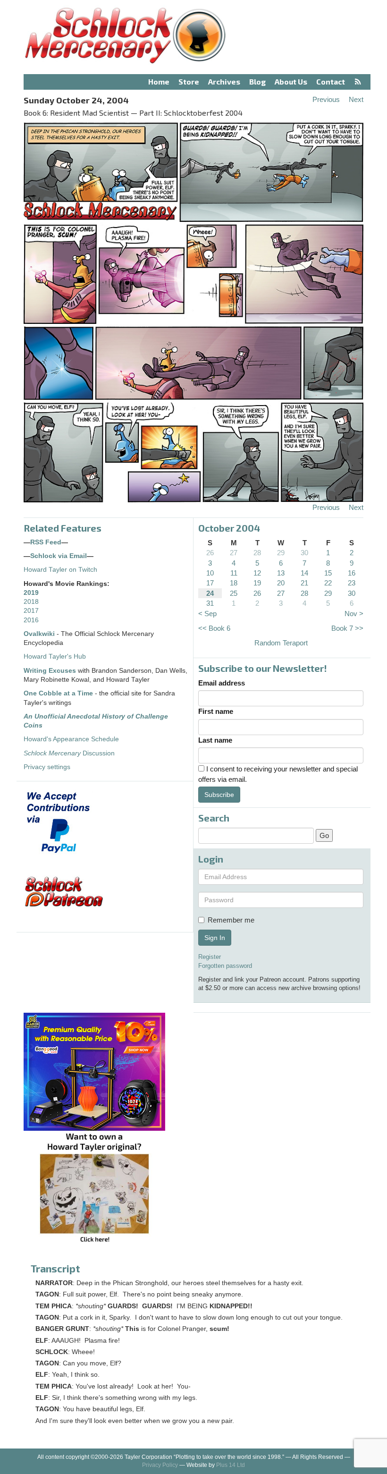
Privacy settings (47, 767)
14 (304, 573)
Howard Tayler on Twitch (60, 569)
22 (328, 583)
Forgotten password (225, 965)
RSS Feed (45, 542)
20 (281, 583)
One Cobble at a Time (58, 693)
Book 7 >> (347, 628)
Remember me (231, 920)
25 (233, 593)
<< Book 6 (214, 628)
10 (210, 573)
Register (209, 956)
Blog (257, 81)
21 (304, 583)
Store (188, 81)
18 (233, 583)
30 (304, 553)
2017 (31, 610)
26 (210, 553)
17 (210, 583)
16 (351, 573)
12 (257, 573)
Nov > (354, 614)
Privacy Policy (160, 1465)
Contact (330, 81)
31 (210, 603)
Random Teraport (281, 643)
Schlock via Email (58, 555)
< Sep (207, 614)
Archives (224, 81)
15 (328, 573)
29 (281, 553)
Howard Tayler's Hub (55, 656)
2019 (31, 592)
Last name (215, 740)
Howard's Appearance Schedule (71, 739)
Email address (221, 683)
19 (257, 583)
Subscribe (219, 794)
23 (351, 583)
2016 (31, 620)
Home (158, 81)
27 (233, 553)
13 (281, 573)
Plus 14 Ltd (230, 1465)
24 (210, 593)
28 (257, 553)
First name (215, 711)
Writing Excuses (50, 670)
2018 (31, 601)
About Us (291, 81)
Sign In (214, 937)
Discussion (69, 753)
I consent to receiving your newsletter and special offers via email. (278, 774)
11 (233, 573)
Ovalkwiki (40, 633)
